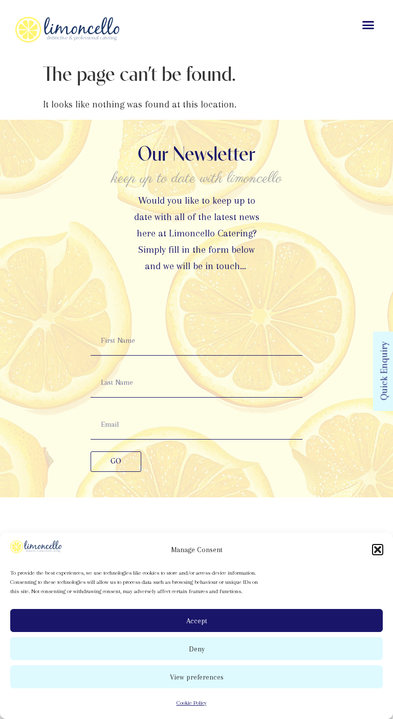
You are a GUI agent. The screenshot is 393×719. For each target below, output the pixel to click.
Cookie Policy (192, 703)
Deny (197, 649)
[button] (378, 549)
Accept (196, 621)
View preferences (197, 677)
